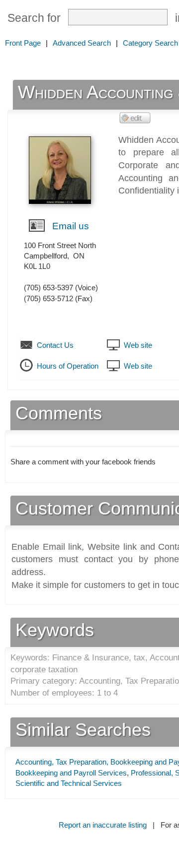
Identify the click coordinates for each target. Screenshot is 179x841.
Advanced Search (82, 43)
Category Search (150, 43)
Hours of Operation (67, 366)
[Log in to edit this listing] (135, 117)
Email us (70, 226)
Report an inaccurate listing (103, 825)
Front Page (23, 43)
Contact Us (55, 345)
